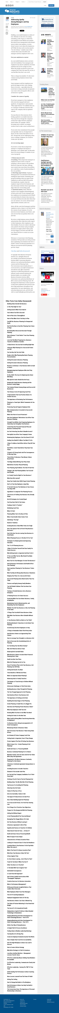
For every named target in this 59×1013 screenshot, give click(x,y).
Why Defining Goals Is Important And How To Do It (20, 553)
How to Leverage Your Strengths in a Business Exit (20, 638)
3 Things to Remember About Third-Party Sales (19, 630)
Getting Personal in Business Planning (17, 360)
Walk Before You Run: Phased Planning (17, 464)
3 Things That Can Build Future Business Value (19, 612)
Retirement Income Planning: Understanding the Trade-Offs (50, 57)
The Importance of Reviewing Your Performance (20, 399)
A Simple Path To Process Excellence (17, 928)
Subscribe (49, 999)
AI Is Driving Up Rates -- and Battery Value (50, 71)
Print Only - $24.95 (49, 234)
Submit (44, 1)
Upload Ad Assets (50, 1002)
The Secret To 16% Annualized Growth (17, 908)
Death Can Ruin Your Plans (14, 659)
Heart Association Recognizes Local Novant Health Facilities (47, 121)
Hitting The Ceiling (12, 979)
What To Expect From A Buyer (15, 836)
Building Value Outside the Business (17, 304)
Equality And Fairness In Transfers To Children (19, 828)
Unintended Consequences (14, 871)
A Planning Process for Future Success (17, 595)
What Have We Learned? (13, 478)
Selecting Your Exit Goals (14, 788)
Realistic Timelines (12, 522)
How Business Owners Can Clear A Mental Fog (19, 900)
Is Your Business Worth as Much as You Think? (19, 620)
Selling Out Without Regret (14, 813)
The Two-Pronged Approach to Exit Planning (18, 692)
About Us (22, 999)
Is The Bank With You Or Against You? (17, 868)
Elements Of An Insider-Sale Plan (16, 771)
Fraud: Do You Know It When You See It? (17, 862)
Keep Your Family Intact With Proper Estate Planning (21, 481)
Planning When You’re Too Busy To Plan (17, 514)
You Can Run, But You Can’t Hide (15, 352)
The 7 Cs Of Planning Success (15, 545)
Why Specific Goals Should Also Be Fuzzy (18, 379)
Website (7, 20)
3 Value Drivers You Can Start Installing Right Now (20, 344)
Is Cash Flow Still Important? (15, 873)
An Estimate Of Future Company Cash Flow (18, 735)
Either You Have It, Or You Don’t (15, 865)
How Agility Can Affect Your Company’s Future (19, 434)
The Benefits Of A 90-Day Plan (15, 934)
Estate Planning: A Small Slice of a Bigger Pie (19, 704)
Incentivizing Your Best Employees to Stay (18, 627)
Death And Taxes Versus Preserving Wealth (18, 834)
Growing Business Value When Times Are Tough (19, 525)
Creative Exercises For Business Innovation (19, 881)
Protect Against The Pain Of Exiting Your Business (20, 741)
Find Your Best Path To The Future (16, 502)
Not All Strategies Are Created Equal (17, 499)
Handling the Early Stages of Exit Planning (18, 701)
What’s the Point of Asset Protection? (17, 414)
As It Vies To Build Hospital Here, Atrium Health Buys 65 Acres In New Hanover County (47, 106)
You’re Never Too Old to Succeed (15, 312)
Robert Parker (50, 74)
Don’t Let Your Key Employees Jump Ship (18, 484)
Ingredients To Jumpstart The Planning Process (19, 491)
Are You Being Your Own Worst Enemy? (17, 646)
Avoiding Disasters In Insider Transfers (17, 768)
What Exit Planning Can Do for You (16, 662)
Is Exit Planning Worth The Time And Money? (19, 816)
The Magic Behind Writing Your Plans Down (18, 462)
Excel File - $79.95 (49, 239)
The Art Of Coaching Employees (15, 894)
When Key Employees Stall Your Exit (16, 709)
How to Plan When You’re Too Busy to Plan (18, 318)
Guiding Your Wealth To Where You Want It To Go (19, 440)
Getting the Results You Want (15, 669)
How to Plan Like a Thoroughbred (16, 315)
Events (34, 999)
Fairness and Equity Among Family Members (19, 583)
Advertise (49, 1000)
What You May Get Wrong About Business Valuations (21, 573)
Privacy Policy (23, 1006)
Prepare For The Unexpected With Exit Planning (19, 810)
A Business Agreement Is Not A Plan (17, 825)
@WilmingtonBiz (24, 1003)
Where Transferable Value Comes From (17, 517)
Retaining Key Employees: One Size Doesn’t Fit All (20, 437)
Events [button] (23, 1)
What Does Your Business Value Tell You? (18, 853)
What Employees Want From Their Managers (18, 892)
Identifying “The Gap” (13, 520)
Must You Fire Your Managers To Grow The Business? (21, 560)
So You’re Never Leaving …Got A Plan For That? (19, 859)
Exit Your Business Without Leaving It (17, 822)
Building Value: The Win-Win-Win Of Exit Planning (20, 782)
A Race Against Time (12, 856)
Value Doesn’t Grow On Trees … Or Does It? (18, 831)
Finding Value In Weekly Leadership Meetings (19, 931)
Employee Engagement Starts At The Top (18, 897)
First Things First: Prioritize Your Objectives (19, 807)
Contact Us (22, 1000)
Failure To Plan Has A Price (14, 791)
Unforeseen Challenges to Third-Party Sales (19, 686)
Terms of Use (23, 1004)
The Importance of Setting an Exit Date (17, 698)
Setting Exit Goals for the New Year (16, 715)
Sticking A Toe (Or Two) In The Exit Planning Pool (20, 779)
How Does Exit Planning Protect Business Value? (20, 706)
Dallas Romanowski (28, 26)
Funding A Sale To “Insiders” (14, 505)
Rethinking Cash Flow (13, 508)
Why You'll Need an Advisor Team (16, 648)
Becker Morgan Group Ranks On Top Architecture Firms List (47, 114)
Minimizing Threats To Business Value (17, 727)
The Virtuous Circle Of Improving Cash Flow (19, 392)
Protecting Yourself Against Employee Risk (18, 407)
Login (45, 5)
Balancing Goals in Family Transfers (16, 678)
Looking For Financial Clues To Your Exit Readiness (20, 842)
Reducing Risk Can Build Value (15, 651)
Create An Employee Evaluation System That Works (20, 937)
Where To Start (11, 511)
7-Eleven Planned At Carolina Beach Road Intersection (52, 91)
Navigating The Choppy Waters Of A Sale (18, 819)
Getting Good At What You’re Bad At (16, 309)
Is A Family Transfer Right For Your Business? (19, 475)
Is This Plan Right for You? (14, 307)
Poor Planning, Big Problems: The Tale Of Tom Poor (20, 467)
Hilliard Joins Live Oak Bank (48, 100)
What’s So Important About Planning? (17, 675)
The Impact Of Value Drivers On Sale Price (18, 796)
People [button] (17, 1)
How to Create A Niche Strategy (15, 947)
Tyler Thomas (50, 46)
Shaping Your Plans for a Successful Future (18, 576)
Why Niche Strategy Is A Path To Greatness (18, 950)
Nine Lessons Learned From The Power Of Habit (20, 976)
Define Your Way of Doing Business (16, 925)
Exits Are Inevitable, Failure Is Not (16, 794)
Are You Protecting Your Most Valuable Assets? (20, 431)
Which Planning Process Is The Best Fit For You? (20, 538)
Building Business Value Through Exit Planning (19, 689)
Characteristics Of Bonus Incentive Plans (18, 839)
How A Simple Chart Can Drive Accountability (19, 940)
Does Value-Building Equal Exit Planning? (18, 799)
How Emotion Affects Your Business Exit (18, 695)
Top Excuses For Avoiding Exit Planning (17, 785)
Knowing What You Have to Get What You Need (19, 712)
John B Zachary (50, 62)
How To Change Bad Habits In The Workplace (19, 982)
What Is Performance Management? (16, 884)
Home (7, 1)
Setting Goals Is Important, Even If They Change (20, 738)
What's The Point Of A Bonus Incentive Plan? (19, 850)
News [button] (11, 1)
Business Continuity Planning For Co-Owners (19, 752)
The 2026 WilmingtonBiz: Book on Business (50, 215)
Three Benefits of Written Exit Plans (16, 672)
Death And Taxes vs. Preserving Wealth (17, 749)
